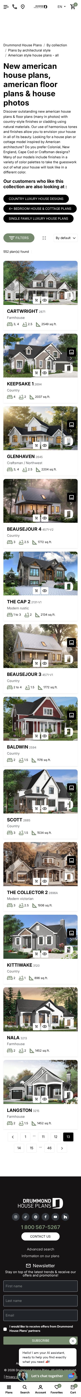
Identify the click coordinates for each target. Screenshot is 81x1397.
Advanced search (40, 1249)
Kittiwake (19, 965)
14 (19, 1148)
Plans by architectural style (29, 50)
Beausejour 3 (24, 674)
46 (49, 1148)
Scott (14, 820)
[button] (70, 285)
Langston (19, 1110)
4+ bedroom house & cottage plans (40, 208)
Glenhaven (21, 456)
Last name (14, 1300)
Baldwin (17, 747)
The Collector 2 (27, 892)
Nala (13, 1037)
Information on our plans (40, 1256)
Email (10, 1315)
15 (31, 1148)
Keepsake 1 (20, 384)
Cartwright (22, 311)
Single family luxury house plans (38, 218)
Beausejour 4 (24, 529)
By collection (57, 45)
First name (14, 1286)
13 (68, 1137)
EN (60, 6)
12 (55, 1137)
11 (43, 1137)
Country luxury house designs (36, 199)
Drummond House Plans (22, 45)
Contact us (40, 1236)
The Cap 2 (18, 601)
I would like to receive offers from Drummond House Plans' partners (41, 1329)
